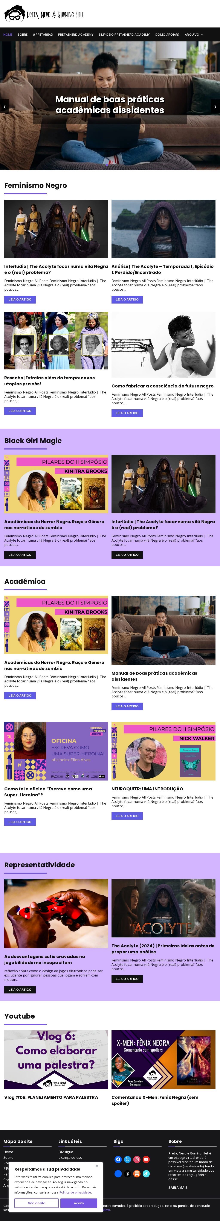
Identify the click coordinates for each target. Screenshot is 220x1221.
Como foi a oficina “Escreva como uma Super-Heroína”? (48, 792)
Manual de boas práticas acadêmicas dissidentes (154, 676)
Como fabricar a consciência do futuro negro (163, 386)
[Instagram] (137, 1159)
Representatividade (39, 865)
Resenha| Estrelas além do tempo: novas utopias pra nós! (49, 381)
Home (7, 34)
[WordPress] (137, 1173)
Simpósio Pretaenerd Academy (124, 34)
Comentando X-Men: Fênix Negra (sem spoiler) (155, 1100)
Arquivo (192, 34)
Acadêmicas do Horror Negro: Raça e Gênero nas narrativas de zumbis (54, 525)
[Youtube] (146, 1159)
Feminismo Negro (35, 185)
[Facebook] (118, 1159)
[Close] (98, 1165)
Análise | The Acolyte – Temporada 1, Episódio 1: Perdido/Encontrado (163, 269)
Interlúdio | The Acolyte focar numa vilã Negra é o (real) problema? (110, 104)
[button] (201, 34)
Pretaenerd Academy (75, 34)
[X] (127, 1159)
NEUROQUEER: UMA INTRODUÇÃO (147, 789)
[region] (56, 1187)
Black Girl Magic (33, 440)
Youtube (19, 1016)
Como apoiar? (167, 34)
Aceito (79, 1203)
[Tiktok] (146, 1173)
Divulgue (65, 1152)
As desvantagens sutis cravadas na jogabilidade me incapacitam (44, 960)
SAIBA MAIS (178, 1187)
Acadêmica (25, 581)
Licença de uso (70, 1157)
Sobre (23, 34)
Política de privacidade (75, 1192)
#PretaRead (43, 34)
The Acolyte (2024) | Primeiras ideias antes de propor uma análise (163, 949)
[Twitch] (118, 1173)
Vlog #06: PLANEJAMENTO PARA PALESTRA (51, 1097)
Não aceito (36, 1203)
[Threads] (127, 1173)
